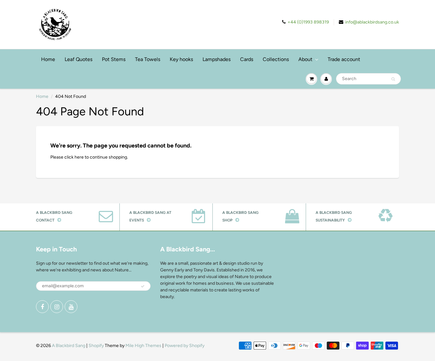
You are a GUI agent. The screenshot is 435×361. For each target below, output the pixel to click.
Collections (276, 59)
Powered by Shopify (184, 345)
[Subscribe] (142, 286)
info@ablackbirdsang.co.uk (372, 22)
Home (48, 59)
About (305, 59)
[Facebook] (42, 306)
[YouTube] (71, 306)
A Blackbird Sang (68, 345)
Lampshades (217, 59)
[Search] (393, 79)
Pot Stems (113, 59)
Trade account (344, 59)
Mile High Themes (143, 345)
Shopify (96, 345)
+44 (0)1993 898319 (308, 22)
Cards (246, 59)
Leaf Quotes (78, 59)
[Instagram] (56, 306)
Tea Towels (147, 59)
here (79, 157)
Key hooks (181, 59)
